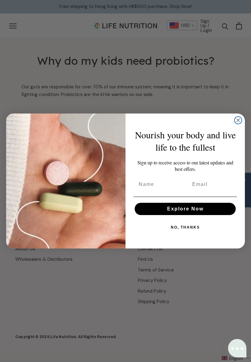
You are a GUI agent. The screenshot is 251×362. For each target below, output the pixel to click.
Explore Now (185, 208)
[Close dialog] (238, 120)
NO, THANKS (185, 227)
